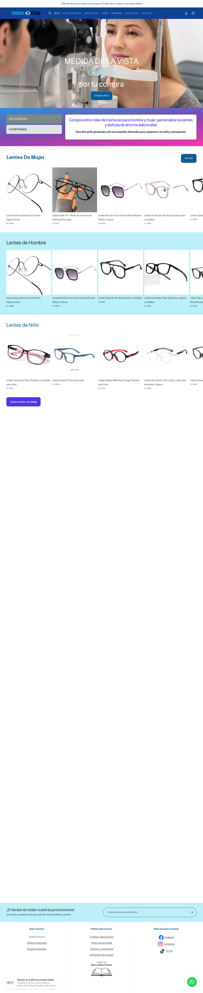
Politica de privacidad (101, 943)
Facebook (169, 937)
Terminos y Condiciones (101, 949)
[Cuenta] (186, 13)
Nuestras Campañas (36, 949)
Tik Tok (169, 951)
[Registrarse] (192, 912)
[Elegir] (46, 207)
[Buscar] (49, 13)
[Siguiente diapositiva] (198, 63)
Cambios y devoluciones (101, 937)
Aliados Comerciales (37, 943)
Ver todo (189, 158)
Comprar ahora (101, 95)
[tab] (34, 118)
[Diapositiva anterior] (5, 63)
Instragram (169, 944)
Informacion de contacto (102, 955)
